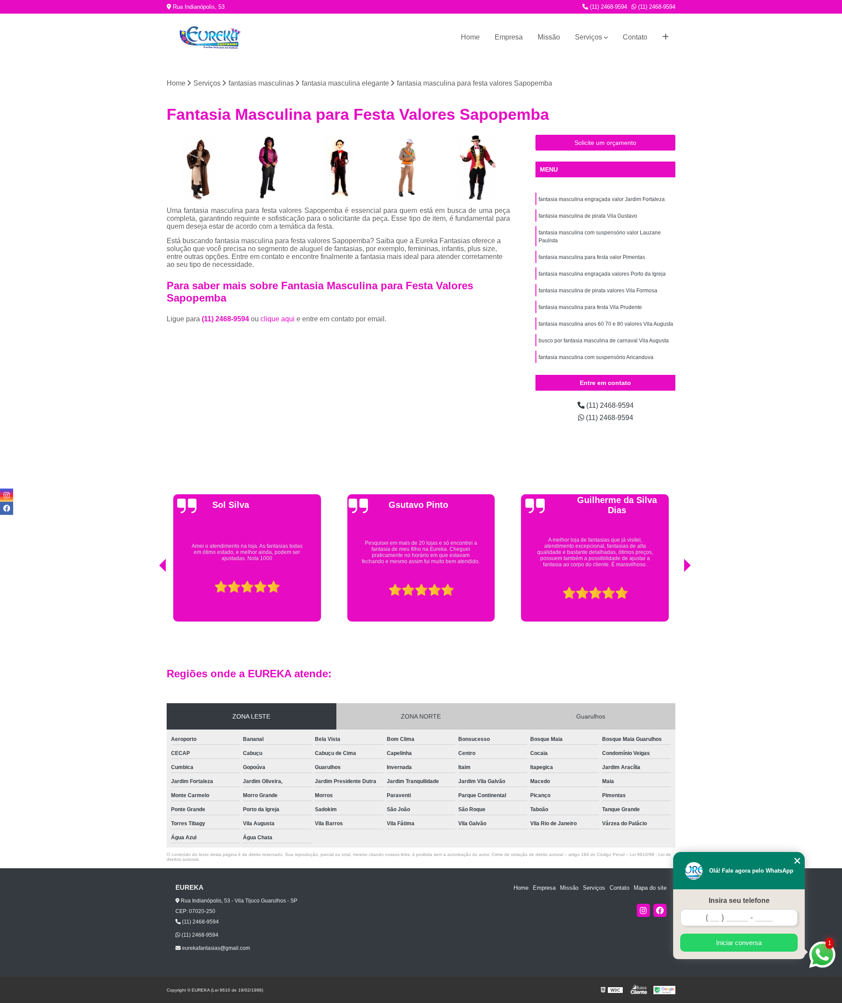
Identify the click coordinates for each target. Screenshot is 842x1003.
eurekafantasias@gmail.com (215, 948)
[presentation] (150, 599)
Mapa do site (650, 887)
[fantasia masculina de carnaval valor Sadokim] (408, 167)
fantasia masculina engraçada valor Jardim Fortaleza (602, 199)
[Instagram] (643, 910)
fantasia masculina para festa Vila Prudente (590, 307)
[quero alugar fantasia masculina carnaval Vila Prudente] (338, 167)
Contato (635, 37)
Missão (549, 37)
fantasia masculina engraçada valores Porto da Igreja (602, 274)
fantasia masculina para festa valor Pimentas (592, 257)
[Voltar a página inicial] (210, 37)
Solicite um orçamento (605, 142)
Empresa (509, 37)
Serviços (588, 37)
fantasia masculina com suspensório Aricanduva (596, 357)
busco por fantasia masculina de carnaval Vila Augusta (604, 341)
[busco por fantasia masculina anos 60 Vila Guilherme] (269, 167)
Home (470, 37)
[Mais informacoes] (665, 37)
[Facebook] (660, 910)
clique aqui (277, 319)
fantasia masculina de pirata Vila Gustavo (588, 216)
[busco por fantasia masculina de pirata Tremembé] (199, 167)
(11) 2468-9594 (607, 7)
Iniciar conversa (739, 942)
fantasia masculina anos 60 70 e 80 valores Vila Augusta (606, 324)
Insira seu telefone (739, 900)
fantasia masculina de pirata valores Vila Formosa (598, 291)
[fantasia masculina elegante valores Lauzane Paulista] (477, 167)
